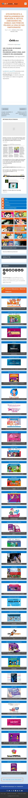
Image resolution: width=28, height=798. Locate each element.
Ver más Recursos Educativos (12, 779)
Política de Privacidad (11, 793)
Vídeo (16, 31)
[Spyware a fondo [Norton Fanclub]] (14, 181)
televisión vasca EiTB (9, 71)
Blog (6, 199)
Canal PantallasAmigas (10, 208)
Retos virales (20, 30)
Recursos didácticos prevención (10, 251)
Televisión (12, 31)
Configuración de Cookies (13, 796)
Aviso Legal (3, 793)
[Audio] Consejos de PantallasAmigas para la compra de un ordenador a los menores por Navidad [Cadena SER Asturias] (14, 139)
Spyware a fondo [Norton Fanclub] (12, 190)
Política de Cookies (22, 793)
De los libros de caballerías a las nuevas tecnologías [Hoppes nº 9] (13, 170)
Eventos (7, 202)
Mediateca (14, 30)
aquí (19, 44)
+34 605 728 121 (20, 786)
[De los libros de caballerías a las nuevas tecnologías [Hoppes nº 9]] (14, 167)
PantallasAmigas (7, 277)
